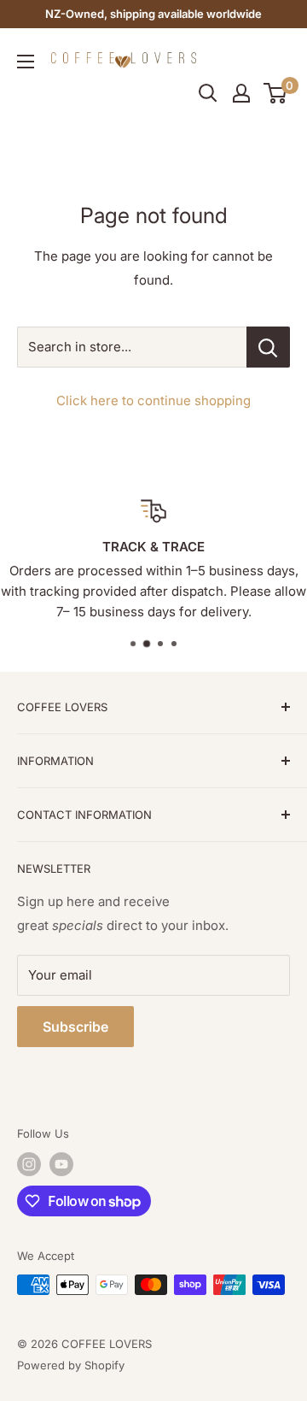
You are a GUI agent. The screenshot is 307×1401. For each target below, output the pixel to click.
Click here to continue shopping (153, 400)
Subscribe (75, 1026)
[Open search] (208, 93)
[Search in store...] (268, 347)
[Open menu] (25, 61)
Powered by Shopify (71, 1365)
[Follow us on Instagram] (29, 1164)
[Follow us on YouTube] (61, 1164)
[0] (276, 93)
